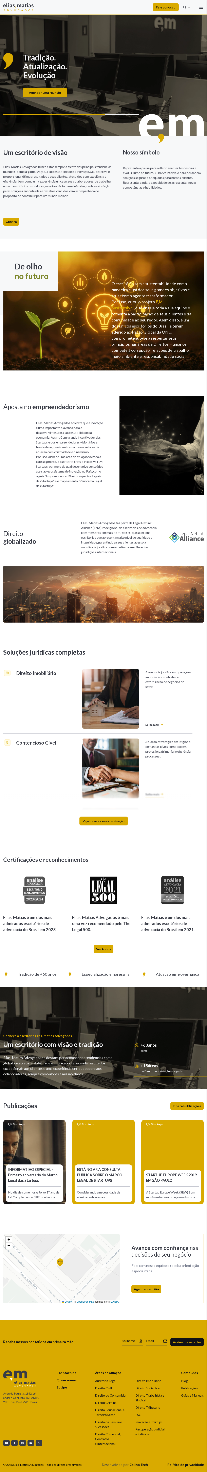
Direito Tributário (147, 1407)
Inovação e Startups (149, 1422)
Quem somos (67, 1380)
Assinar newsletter (187, 1342)
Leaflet (68, 1301)
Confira (11, 221)
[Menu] (201, 7)
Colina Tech (139, 1465)
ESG (138, 1415)
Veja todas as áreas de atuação (104, 821)
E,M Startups (66, 1373)
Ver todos (103, 949)
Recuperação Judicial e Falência (150, 1431)
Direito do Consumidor (111, 1395)
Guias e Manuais (192, 1395)
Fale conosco (165, 7)
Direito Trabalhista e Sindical (149, 1397)
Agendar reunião (146, 1289)
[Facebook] (14, 1443)
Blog (184, 1381)
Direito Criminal (106, 1402)
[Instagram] (22, 1443)
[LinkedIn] (30, 1443)
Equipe (62, 1387)
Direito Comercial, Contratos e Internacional (107, 1439)
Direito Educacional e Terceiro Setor (110, 1412)
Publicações (189, 1388)
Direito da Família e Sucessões (108, 1424)
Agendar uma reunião (125, 88)
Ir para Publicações (187, 1106)
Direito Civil (103, 1388)
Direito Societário (147, 1388)
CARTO (115, 1301)
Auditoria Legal (105, 1381)
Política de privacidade (185, 1465)
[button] (62, 1264)
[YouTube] (6, 1443)
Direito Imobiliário (148, 1381)
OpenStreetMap (85, 1301)
